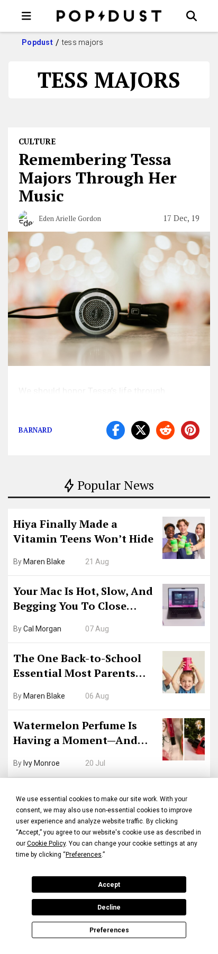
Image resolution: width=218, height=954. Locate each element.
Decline (109, 907)
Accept (109, 884)
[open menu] (26, 16)
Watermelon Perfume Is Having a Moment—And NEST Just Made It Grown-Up (81, 734)
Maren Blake (44, 561)
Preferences (109, 930)
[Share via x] (140, 430)
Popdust (37, 42)
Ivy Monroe (41, 763)
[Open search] (191, 16)
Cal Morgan (42, 629)
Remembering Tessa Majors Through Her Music (98, 177)
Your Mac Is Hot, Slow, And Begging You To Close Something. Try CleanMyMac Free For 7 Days (83, 600)
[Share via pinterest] (190, 430)
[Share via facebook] (115, 430)
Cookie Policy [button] (46, 843)
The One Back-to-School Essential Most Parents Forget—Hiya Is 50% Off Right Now (77, 667)
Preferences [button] (84, 854)
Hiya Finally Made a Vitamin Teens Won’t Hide (83, 531)
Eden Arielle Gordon (70, 218)
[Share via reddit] (165, 430)
